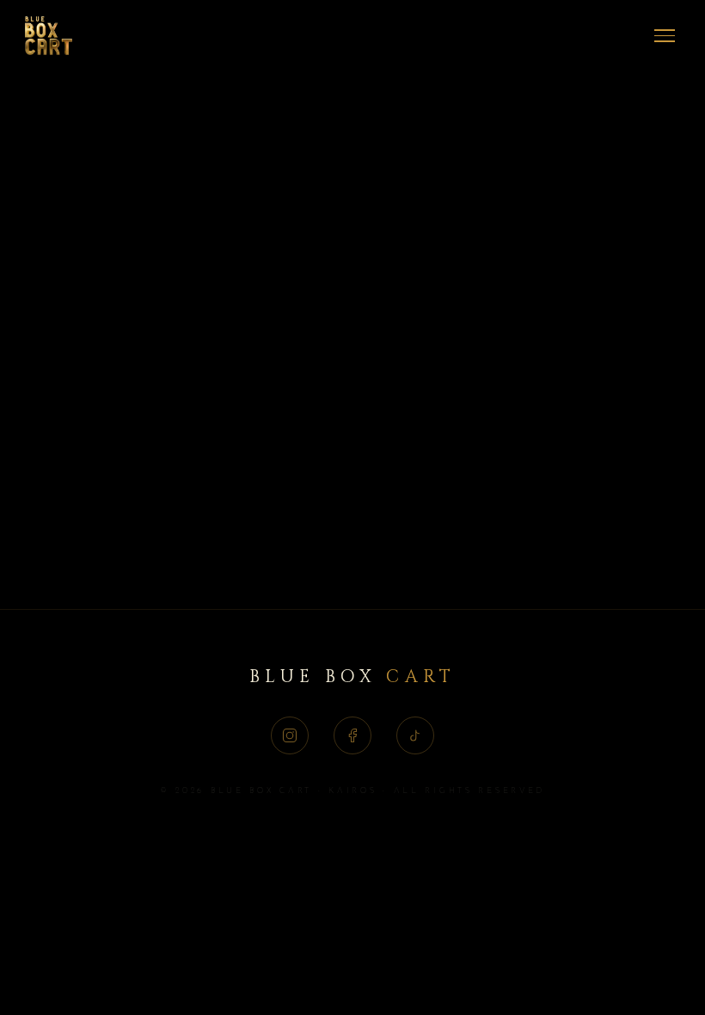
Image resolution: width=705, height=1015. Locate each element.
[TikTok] (415, 735)
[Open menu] (664, 36)
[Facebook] (352, 735)
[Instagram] (290, 735)
